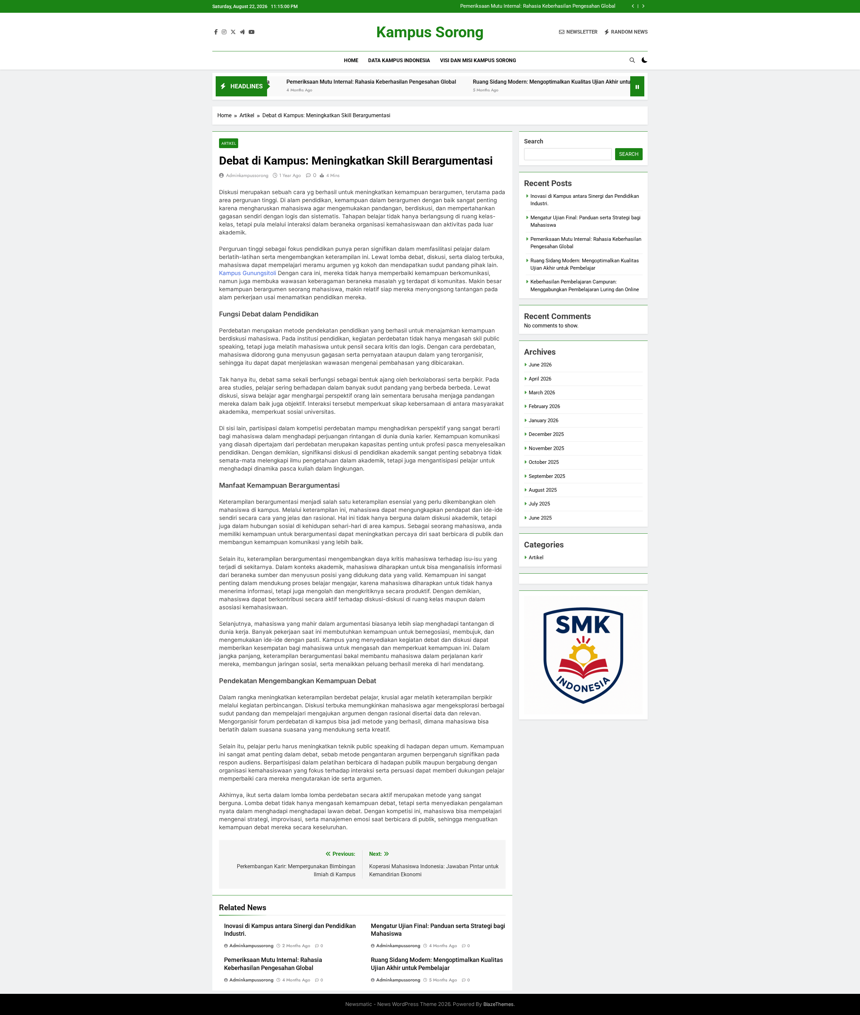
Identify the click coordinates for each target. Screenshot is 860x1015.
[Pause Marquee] (637, 86)
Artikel (228, 143)
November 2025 (546, 448)
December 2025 (546, 434)
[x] (233, 32)
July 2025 (539, 504)
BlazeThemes (498, 1004)
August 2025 (543, 490)
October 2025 (544, 462)
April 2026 (540, 379)
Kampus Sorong (430, 32)
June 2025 (540, 518)
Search (533, 141)
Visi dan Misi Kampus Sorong (478, 60)
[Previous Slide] (633, 6)
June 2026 (540, 365)
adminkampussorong (247, 175)
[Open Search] (632, 60)
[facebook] (216, 32)
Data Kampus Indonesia (399, 60)
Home (351, 60)
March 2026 (542, 393)
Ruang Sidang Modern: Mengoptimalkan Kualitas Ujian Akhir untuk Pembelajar (525, 82)
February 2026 (544, 406)
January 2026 (543, 420)
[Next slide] (643, 6)
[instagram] (224, 32)
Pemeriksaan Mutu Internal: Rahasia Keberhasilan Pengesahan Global (537, 6)
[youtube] (252, 32)
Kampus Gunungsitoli (247, 273)
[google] (242, 32)
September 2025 (547, 476)
